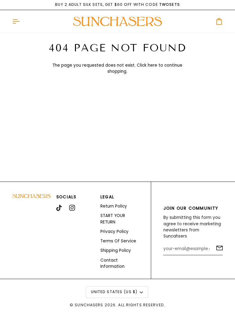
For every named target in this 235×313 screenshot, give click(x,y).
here (152, 65)
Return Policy (113, 206)
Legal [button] (107, 197)
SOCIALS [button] (66, 197)
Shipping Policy (115, 250)
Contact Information (112, 263)
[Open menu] (21, 21)
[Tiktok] (59, 208)
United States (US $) (114, 291)
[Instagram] (72, 208)
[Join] (218, 248)
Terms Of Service (118, 241)
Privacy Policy (114, 231)
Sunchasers (89, 304)
